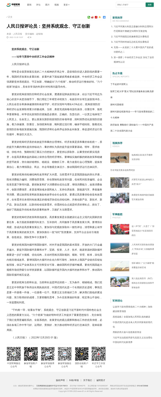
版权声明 (60, 380)
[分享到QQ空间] (99, 17)
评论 (38, 4)
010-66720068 (142, 385)
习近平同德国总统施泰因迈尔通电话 (131, 36)
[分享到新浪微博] (92, 17)
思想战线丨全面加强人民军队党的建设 (131, 316)
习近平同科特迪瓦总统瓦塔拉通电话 (131, 41)
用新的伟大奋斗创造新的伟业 (127, 332)
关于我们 (87, 380)
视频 (56, 4)
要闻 (29, 4)
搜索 (150, 4)
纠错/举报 (74, 380)
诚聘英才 (100, 380)
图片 (47, 4)
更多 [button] (66, 4)
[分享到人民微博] (96, 17)
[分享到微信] (89, 17)
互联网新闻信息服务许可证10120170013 (51, 385)
